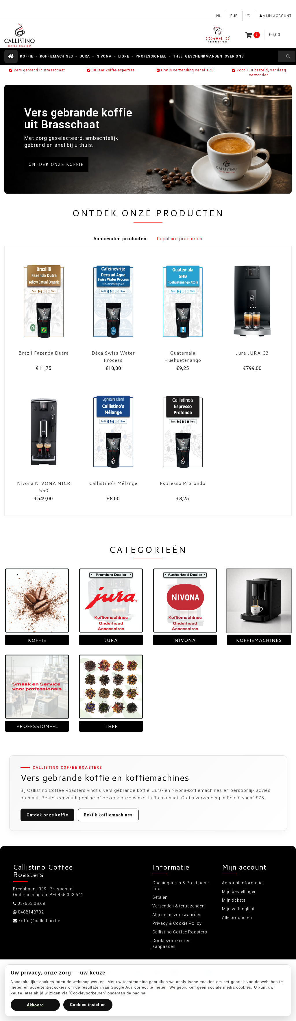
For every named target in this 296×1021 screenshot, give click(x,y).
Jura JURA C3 (252, 352)
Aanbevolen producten (120, 238)
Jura (85, 56)
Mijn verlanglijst (238, 909)
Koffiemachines (56, 56)
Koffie (26, 56)
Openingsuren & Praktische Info (180, 886)
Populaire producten (179, 238)
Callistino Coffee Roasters (179, 932)
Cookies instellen (88, 1005)
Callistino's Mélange (113, 483)
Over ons (234, 56)
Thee (178, 56)
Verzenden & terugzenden (178, 906)
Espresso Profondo (183, 483)
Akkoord (35, 1005)
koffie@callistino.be (39, 920)
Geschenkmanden (203, 56)
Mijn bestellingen (239, 891)
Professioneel (151, 56)
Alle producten (237, 917)
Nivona (104, 56)
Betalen (160, 897)
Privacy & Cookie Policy (177, 923)
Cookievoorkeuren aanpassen (171, 943)
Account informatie (242, 883)
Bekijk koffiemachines (108, 815)
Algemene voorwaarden (176, 914)
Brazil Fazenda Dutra (43, 352)
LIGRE (123, 56)
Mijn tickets (234, 900)
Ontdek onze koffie (56, 164)
